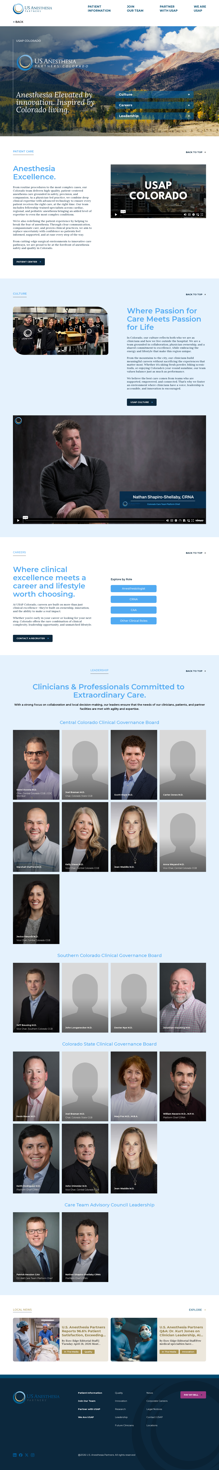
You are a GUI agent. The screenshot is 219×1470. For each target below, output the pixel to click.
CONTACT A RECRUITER (31, 638)
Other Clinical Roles (133, 620)
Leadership (129, 116)
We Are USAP (86, 1417)
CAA (134, 610)
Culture (125, 94)
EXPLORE (195, 1310)
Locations (151, 1425)
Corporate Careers (156, 1400)
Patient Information (90, 1392)
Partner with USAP (89, 1409)
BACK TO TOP (194, 152)
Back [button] (19, 22)
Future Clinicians (124, 1425)
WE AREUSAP (200, 8)
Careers (125, 105)
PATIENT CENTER (27, 261)
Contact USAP (154, 1417)
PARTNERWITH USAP (169, 8)
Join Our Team (86, 1400)
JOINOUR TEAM (135, 8)
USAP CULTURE (140, 402)
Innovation (121, 1400)
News (149, 1392)
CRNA (134, 599)
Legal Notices (154, 1409)
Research (120, 1409)
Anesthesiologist (133, 588)
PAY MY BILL (191, 1394)
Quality (119, 1392)
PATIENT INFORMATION (99, 8)
